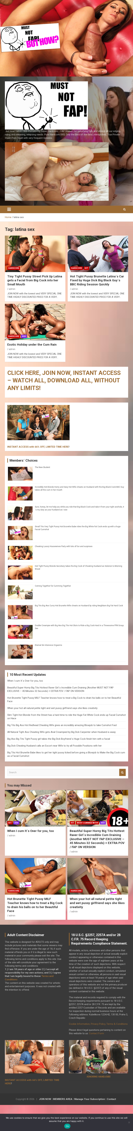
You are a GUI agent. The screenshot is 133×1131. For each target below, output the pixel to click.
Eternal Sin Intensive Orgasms (48, 645)
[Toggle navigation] (9, 209)
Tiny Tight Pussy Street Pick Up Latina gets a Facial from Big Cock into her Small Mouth (34, 280)
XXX (24, 336)
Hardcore (13, 268)
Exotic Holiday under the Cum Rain (32, 344)
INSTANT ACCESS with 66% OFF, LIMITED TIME (34, 446)
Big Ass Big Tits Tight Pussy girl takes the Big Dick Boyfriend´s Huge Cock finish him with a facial (58, 738)
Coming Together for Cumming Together (53, 586)
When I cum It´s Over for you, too (25, 680)
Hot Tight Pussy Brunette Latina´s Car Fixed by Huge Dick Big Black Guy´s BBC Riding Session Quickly (97, 280)
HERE (65, 446)
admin (12, 289)
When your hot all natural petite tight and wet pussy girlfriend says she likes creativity (52, 708)
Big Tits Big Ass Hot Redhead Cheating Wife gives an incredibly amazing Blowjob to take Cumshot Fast (62, 725)
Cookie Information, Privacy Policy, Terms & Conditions (98, 1023)
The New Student (42, 467)
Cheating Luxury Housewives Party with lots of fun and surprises (63, 546)
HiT (86, 268)
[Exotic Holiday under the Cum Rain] (35, 322)
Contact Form (96, 1033)
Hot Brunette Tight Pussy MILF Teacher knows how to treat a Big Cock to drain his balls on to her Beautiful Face (35, 905)
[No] (129, 1122)
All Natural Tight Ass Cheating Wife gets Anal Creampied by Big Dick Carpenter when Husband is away (61, 732)
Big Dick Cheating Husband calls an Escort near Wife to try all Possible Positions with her (54, 745)
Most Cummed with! (87, 823)
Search (122, 772)
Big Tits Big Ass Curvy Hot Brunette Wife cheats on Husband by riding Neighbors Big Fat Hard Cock (79, 605)
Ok (67, 1126)
